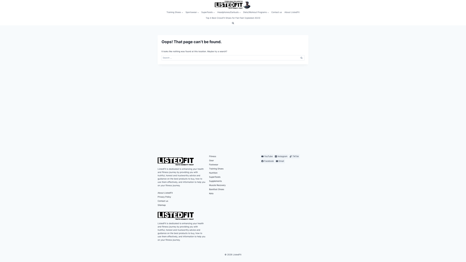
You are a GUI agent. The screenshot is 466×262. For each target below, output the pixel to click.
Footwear (213, 164)
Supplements (215, 181)
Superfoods (215, 177)
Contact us (276, 12)
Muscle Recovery (217, 185)
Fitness (212, 156)
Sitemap (162, 205)
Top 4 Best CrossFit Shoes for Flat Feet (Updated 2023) (233, 18)
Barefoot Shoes (216, 189)
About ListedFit (292, 12)
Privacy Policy (164, 197)
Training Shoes (216, 169)
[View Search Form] (233, 23)
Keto (211, 193)
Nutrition (213, 173)
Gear (211, 160)
